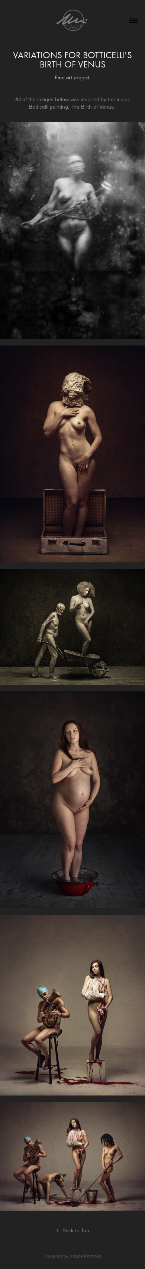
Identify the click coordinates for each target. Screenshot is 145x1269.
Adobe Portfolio (85, 1256)
